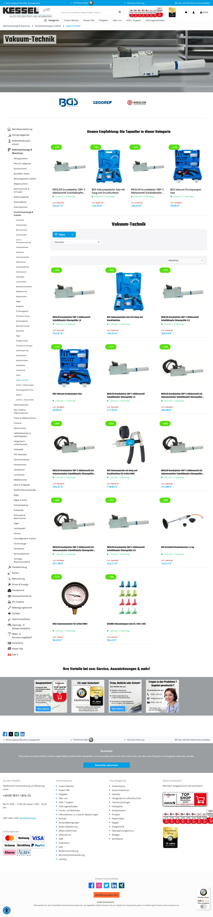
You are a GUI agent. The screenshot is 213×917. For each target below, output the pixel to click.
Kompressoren (119, 810)
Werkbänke (117, 838)
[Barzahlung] (24, 845)
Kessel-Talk (64, 790)
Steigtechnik (118, 826)
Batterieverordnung (68, 851)
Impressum (64, 843)
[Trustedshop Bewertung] (91, 2)
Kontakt (63, 818)
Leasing (62, 859)
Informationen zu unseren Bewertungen (78, 814)
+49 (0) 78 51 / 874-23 (17, 795)
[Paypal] (37, 845)
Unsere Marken (66, 786)
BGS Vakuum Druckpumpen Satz (185, 191)
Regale (115, 822)
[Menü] (208, 889)
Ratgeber (63, 794)
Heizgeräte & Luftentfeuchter (126, 798)
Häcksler (116, 794)
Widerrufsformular (68, 830)
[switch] (203, 906)
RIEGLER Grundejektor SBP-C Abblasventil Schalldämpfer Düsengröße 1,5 (126, 395)
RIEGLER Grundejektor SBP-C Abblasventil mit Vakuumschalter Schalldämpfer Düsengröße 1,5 (73, 472)
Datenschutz (65, 834)
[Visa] (37, 838)
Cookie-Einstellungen (105, 902)
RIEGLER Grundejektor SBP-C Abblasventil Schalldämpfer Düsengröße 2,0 (126, 549)
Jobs (61, 847)
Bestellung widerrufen (106, 895)
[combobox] (88, 12)
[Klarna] (10, 852)
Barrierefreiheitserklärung (72, 855)
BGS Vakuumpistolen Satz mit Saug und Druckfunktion (108, 191)
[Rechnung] (24, 838)
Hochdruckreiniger (121, 802)
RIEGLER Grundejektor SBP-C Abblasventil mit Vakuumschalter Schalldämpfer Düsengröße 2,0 (181, 472)
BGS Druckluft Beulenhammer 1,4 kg (177, 547)
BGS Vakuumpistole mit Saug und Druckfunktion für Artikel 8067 (122, 472)
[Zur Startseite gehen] (28, 12)
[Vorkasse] (10, 845)
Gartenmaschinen (120, 790)
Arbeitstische (118, 786)
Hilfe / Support (66, 802)
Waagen (116, 834)
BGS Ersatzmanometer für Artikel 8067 (70, 624)
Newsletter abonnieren (106, 765)
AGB (61, 838)
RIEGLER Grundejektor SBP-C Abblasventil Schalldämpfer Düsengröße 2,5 (147, 191)
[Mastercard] (10, 838)
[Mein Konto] (194, 12)
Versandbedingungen (69, 822)
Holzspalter (117, 806)
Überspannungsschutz (123, 830)
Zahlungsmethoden (68, 806)
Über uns (63, 798)
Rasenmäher (118, 818)
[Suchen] (120, 12)
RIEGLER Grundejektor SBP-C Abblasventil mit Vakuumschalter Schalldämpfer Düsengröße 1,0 (181, 396)
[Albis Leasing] (23, 852)
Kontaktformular (28, 818)
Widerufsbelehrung (68, 826)
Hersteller (59, 242)
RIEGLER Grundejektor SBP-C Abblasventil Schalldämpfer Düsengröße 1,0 (68, 191)
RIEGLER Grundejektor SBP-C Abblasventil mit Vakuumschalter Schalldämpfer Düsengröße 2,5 (73, 549)
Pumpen (116, 814)
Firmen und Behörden (69, 810)
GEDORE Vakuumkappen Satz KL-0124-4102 (126, 624)
